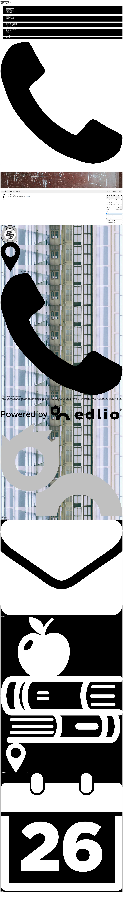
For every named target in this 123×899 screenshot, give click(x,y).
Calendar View (119, 209)
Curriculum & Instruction (11, 29)
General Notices (9, 12)
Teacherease (1, 166)
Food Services (8, 32)
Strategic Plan (8, 9)
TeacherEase (8, 13)
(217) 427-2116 (4, 396)
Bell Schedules (9, 38)
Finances (7, 31)
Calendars (8, 37)
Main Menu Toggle (4, 3)
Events (109, 213)
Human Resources (9, 30)
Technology (8, 35)
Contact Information (10, 6)
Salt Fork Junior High (10, 25)
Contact (1, 170)
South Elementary (111, 222)
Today (107, 209)
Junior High (110, 218)
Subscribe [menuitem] (120, 191)
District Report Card (10, 10)
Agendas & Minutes (10, 18)
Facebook (1, 168)
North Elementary (111, 220)
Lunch (1, 167)
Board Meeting (11, 195)
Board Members (9, 16)
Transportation (8, 34)
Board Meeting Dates (10, 17)
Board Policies (9, 20)
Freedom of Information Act (11, 11)
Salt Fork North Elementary (11, 23)
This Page (58, 400)
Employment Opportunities (6, 402)
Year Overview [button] (113, 191)
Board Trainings (9, 19)
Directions (28, 772)
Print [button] (107, 191)
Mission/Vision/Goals (10, 8)
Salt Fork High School (10, 26)
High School (110, 215)
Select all (120, 224)
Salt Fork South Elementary (11, 24)
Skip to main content (5, 1)
